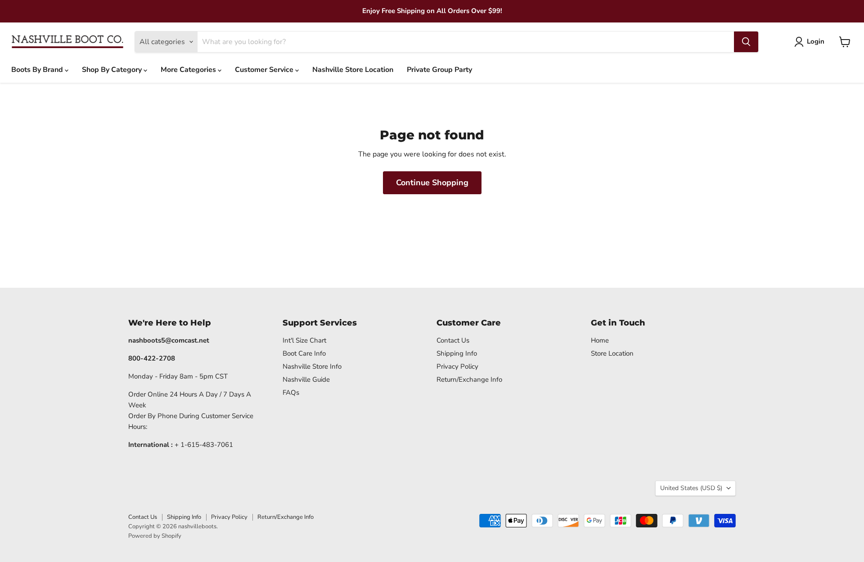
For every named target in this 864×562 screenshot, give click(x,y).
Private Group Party (439, 70)
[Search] (746, 41)
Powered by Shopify (154, 536)
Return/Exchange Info (469, 379)
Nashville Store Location (352, 70)
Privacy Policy (457, 366)
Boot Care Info (304, 353)
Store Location (612, 353)
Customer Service (265, 70)
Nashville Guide (306, 379)
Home (600, 340)
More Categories (189, 70)
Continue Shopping (432, 182)
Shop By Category (113, 70)
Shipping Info (456, 353)
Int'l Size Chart (304, 340)
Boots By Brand (38, 70)
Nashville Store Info (312, 366)
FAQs (291, 392)
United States (691, 488)
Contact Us (452, 340)
